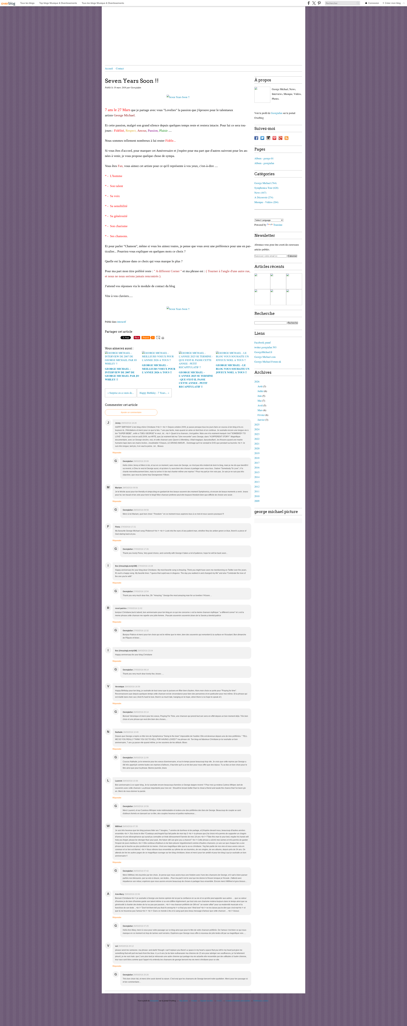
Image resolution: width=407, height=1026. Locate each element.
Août (260, 386)
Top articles (183, 1000)
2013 (256, 481)
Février (261, 415)
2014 (256, 477)
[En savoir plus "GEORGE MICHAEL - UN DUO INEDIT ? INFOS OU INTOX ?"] (278, 297)
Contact (120, 68)
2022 (256, 438)
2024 (256, 429)
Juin (260, 395)
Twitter (262, 138)
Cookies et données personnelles (238, 1000)
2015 (256, 472)
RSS (286, 138)
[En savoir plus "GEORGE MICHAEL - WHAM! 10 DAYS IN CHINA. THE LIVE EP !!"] (262, 281)
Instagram (268, 138)
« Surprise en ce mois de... (120, 392)
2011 (256, 491)
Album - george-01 (264, 158)
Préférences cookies (260, 1000)
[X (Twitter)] (314, 3)
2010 (256, 496)
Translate (277, 224)
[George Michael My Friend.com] (262, 95)
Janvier (261, 419)
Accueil (109, 68)
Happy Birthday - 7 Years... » (154, 392)
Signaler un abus (206, 1000)
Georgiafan (276, 113)
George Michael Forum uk (267, 361)
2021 (256, 443)
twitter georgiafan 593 (265, 347)
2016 (256, 467)
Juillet (260, 391)
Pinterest (274, 138)
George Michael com (265, 356)
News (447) (260, 192)
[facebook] (309, 3)
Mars (260, 410)
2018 (256, 458)
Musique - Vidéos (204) (266, 202)
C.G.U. (219, 1000)
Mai (260, 400)
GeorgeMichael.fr (263, 352)
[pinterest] (319, 3)
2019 (256, 453)
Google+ (280, 138)
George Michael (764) (265, 183)
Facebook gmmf (262, 342)
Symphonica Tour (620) (266, 187)
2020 (256, 448)
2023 (256, 434)
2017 (256, 462)
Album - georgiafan (264, 163)
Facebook (256, 138)
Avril (260, 405)
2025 (256, 424)
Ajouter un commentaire (131, 412)
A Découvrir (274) (263, 197)
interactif (121, 321)
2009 (256, 500)
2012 (256, 486)
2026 (256, 381)
